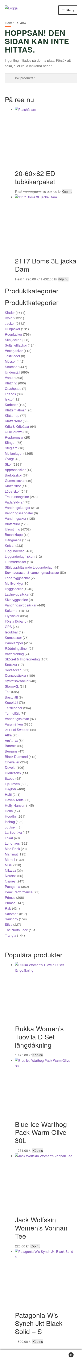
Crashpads (13, 388)
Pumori (10, 902)
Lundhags (12, 843)
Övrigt (9, 458)
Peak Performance (19, 892)
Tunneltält (12, 713)
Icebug (10, 821)
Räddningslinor (16, 648)
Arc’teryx (11, 740)
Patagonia (12, 886)
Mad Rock (12, 848)
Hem (8, 23)
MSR (8, 865)
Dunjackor (12, 328)
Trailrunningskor (17, 496)
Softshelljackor (16, 345)
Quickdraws (13, 431)
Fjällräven (12, 783)
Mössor (10, 361)
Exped (10, 778)
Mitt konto (13, 1357)
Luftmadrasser (15, 561)
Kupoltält (11, 702)
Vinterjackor (14, 350)
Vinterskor (12, 523)
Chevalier (12, 762)
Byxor (9, 318)
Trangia (10, 935)
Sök (41, 1357)
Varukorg (63, 1353)
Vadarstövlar (14, 502)
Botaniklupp (14, 534)
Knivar (10, 545)
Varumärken (14, 724)
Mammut (11, 854)
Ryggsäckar (14, 588)
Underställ (12, 372)
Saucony (11, 919)
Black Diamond (16, 756)
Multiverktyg (14, 583)
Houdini (11, 816)
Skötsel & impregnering (22, 659)
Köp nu (67, 191)
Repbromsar (14, 437)
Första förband (15, 621)
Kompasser (13, 637)
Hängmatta (13, 540)
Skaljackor (13, 339)
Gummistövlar (15, 480)
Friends (10, 394)
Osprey (10, 881)
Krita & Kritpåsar (17, 426)
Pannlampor (14, 643)
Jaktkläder (12, 355)
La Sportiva (13, 832)
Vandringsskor (15, 518)
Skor (8, 464)
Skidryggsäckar (16, 599)
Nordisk (10, 875)
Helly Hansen (15, 805)
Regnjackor (13, 334)
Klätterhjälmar (15, 410)
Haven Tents (14, 800)
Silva (8, 924)
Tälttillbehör (13, 707)
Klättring (11, 383)
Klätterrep (12, 415)
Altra (8, 735)
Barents (10, 745)
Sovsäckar (13, 670)
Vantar (10, 377)
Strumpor (12, 366)
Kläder (10, 312)
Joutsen (11, 827)
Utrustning (12, 529)
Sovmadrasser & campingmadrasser (32, 572)
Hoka (9, 810)
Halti (8, 794)
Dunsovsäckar (15, 675)
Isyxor (9, 399)
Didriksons (13, 773)
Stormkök (12, 686)
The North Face (16, 929)
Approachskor (15, 469)
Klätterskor (13, 485)
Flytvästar (12, 615)
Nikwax (10, 870)
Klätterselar (13, 421)
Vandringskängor (17, 507)
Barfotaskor (13, 475)
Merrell (10, 859)
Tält (7, 691)
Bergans (11, 751)
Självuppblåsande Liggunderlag (29, 567)
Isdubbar (11, 632)
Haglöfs (10, 789)
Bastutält (11, 697)
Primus (10, 897)
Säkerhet (11, 610)
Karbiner (11, 404)
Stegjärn (11, 448)
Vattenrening (14, 653)
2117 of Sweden (17, 729)
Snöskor (11, 664)
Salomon (11, 913)
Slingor (10, 442)
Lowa (9, 837)
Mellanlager (13, 453)
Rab (8, 908)
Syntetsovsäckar (17, 680)
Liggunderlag (15, 550)
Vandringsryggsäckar (20, 605)
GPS (8, 626)
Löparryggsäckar (17, 577)
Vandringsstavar (17, 718)
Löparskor (12, 491)
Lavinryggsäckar (17, 594)
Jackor (10, 323)
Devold (10, 767)
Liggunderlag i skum (20, 556)
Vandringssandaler (19, 513)
